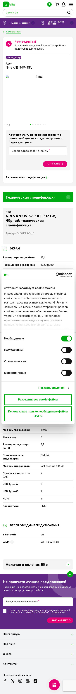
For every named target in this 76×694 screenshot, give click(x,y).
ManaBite (63, 4)
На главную (11, 634)
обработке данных (55, 612)
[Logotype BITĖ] (9, 4)
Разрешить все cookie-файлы (38, 399)
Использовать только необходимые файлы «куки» (38, 413)
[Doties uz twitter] (12, 681)
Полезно (9, 644)
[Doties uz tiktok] (35, 681)
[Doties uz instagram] (20, 681)
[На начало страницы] (70, 574)
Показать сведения (51, 387)
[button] (51, 4)
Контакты (10, 663)
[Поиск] (69, 12)
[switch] (66, 350)
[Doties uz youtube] (27, 681)
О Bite (7, 654)
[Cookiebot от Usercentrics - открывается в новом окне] (55, 275)
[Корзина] (57, 4)
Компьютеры (13, 32)
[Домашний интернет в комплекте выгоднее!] (54, 685)
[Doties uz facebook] (5, 681)
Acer (9, 63)
